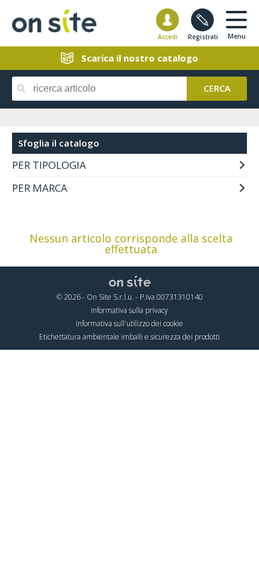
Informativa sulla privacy (129, 310)
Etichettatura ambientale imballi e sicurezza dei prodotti (129, 337)
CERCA (217, 87)
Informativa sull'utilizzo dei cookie (129, 323)
